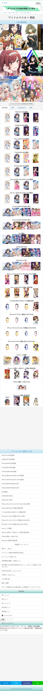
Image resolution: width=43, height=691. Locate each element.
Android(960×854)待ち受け (21, 206)
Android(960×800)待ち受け (21, 220)
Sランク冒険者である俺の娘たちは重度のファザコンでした (21, 587)
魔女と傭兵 (5, 583)
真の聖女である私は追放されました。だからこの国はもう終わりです (21, 565)
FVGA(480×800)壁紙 (21, 152)
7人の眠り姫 (6, 579)
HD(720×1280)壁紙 (21, 112)
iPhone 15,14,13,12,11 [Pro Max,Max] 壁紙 (21, 274)
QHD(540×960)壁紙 (21, 125)
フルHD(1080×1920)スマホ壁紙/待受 (21, 301)
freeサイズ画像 (21, 355)
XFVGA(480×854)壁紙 (21, 166)
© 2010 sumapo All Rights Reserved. (21, 689)
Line (37, 683)
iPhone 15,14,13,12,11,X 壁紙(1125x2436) (21, 328)
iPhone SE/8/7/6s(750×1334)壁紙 (21, 193)
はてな (6, 683)
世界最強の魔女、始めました (11, 561)
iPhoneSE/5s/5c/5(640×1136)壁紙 (21, 179)
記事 (12, 107)
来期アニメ (6, 611)
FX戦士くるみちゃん (8, 575)
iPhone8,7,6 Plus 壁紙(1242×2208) (21, 314)
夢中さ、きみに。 (7, 548)
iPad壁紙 (21, 233)
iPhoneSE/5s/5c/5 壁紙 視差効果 (21, 287)
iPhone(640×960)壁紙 (21, 139)
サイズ (5, 599)
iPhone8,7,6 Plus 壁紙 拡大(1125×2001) (21, 341)
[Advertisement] (21, 428)
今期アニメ (6, 607)
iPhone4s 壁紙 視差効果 (21, 395)
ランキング (6, 603)
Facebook (27, 683)
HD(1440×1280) (21, 260)
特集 (30, 107)
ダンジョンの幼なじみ (9, 557)
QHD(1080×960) (21, 247)
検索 (2, 619)
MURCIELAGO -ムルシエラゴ (11, 571)
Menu (38, 3)
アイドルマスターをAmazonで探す (21, 103)
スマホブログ (7, 615)
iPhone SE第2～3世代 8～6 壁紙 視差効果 (21, 368)
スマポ (4, 3)
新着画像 (5, 107)
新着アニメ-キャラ (22, 544)
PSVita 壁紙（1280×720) (21, 382)
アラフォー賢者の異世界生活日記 (13, 553)
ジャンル (6, 595)
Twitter (16, 683)
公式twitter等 (22, 107)
